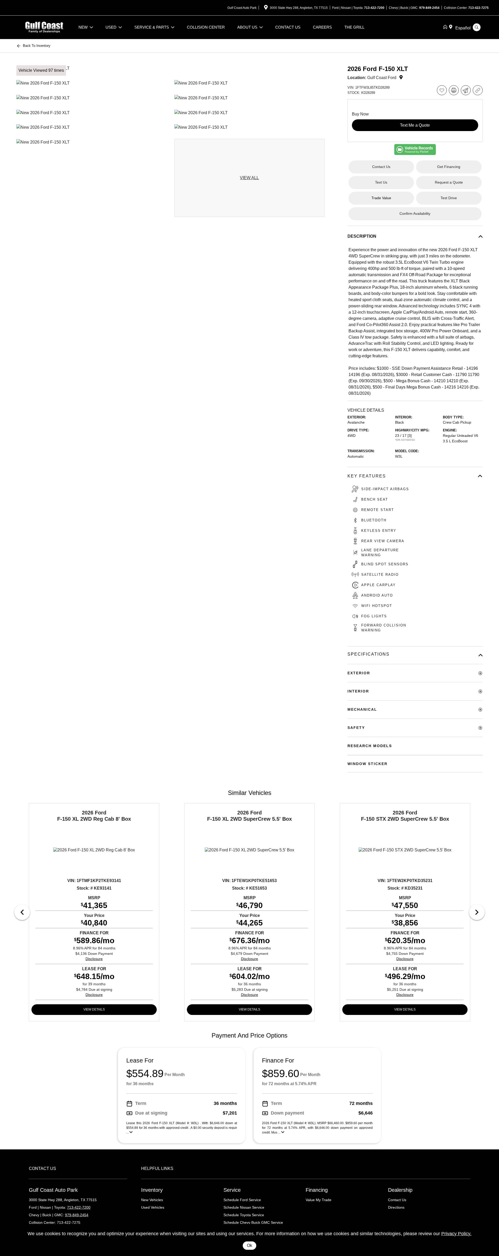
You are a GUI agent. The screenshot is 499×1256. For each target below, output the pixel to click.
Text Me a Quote (415, 125)
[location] (266, 8)
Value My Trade (318, 1200)
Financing (317, 1190)
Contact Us (397, 1200)
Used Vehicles (152, 1207)
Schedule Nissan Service (244, 1207)
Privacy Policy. (456, 1233)
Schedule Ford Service (242, 1200)
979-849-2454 (429, 8)
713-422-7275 (478, 8)
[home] (446, 27)
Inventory (152, 1190)
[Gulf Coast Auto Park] (44, 27)
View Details (94, 1009)
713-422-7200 (374, 8)
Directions (396, 1207)
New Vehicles (152, 1200)
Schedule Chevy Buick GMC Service (253, 1222)
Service (232, 1190)
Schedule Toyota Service (244, 1215)
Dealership (400, 1190)
